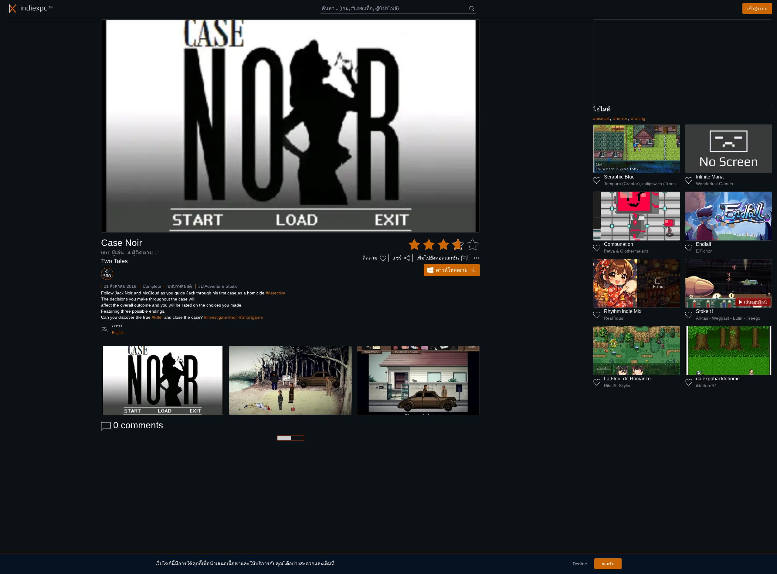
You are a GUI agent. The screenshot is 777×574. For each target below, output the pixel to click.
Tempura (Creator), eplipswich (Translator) (642, 183)
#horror (620, 118)
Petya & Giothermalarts (626, 251)
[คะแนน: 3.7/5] (443, 244)
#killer (157, 317)
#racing (638, 118)
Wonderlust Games (714, 183)
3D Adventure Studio (218, 286)
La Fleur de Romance (627, 378)
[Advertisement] (682, 62)
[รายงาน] (477, 258)
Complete (152, 286)
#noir (233, 317)
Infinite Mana (710, 176)
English (118, 333)
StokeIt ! (704, 311)
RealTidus (613, 318)
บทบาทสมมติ (180, 286)
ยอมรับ (608, 563)
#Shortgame (251, 317)
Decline (580, 563)
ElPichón (704, 251)
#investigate (215, 317)
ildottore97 (706, 385)
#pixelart (601, 118)
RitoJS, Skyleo (618, 385)
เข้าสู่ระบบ (757, 8)
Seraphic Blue (619, 176)
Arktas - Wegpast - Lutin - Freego (728, 318)
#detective (275, 292)
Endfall (703, 244)
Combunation (618, 244)
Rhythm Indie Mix (622, 311)
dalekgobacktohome (718, 378)
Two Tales (114, 261)
